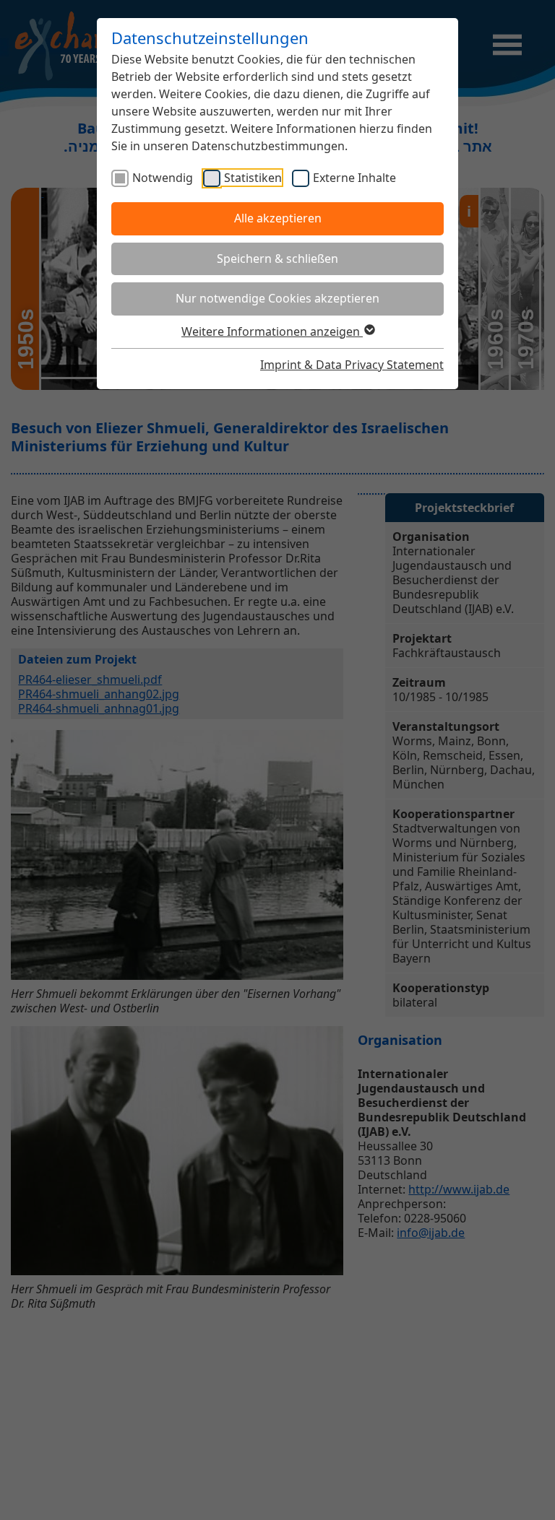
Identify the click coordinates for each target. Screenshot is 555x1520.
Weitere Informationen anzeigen (272, 331)
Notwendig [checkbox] (162, 178)
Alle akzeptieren (278, 218)
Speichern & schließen (277, 258)
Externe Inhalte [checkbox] (354, 178)
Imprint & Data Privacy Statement (352, 365)
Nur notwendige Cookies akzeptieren (277, 298)
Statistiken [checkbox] (253, 178)
